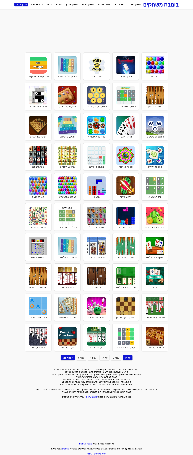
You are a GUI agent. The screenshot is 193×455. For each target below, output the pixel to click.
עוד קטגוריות (21, 4)
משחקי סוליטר (37, 4)
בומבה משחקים (85, 443)
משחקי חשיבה (134, 4)
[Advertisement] (96, 30)
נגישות (89, 453)
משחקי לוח (119, 4)
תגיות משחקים (100, 453)
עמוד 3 (104, 358)
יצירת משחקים (92, 397)
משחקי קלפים (88, 4)
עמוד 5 (81, 358)
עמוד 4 (93, 358)
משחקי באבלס (104, 4)
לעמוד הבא (68, 358)
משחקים (65, 449)
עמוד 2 (116, 358)
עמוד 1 (128, 358)
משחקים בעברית (54, 4)
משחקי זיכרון (72, 4)
